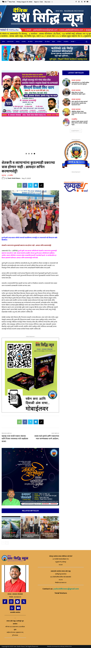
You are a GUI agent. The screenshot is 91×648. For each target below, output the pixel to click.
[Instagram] (78, 1)
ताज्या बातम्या (11, 533)
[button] (86, 41)
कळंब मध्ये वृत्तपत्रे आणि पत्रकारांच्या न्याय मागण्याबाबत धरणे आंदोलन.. (46, 437)
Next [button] (56, 110)
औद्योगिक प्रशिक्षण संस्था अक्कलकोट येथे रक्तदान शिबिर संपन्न (79, 113)
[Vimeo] (84, 1)
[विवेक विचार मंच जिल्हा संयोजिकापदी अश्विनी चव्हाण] (30, 527)
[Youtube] (87, 1)
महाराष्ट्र (4, 175)
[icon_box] (49, 2)
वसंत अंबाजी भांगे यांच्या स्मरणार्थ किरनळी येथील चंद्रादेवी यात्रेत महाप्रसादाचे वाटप (49, 535)
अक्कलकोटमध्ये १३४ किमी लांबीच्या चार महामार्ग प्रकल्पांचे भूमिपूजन (11, 536)
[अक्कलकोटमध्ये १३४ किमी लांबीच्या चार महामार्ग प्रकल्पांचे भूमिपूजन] (11, 527)
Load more (75, 131)
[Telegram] (35, 185)
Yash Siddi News (14, 178)
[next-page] (6, 542)
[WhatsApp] (19, 185)
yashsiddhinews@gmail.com (66, 588)
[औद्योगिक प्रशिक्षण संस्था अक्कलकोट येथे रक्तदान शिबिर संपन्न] (66, 112)
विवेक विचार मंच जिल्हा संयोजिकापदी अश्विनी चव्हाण (30, 536)
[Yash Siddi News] (3, 178)
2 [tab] (29, 153)
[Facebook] (76, 1)
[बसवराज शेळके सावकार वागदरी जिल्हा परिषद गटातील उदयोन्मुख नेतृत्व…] (66, 122)
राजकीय (10, 175)
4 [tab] (34, 153)
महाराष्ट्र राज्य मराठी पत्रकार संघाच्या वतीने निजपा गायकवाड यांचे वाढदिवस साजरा (15, 438)
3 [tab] (31, 153)
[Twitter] (81, 1)
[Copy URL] (41, 185)
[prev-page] (3, 542)
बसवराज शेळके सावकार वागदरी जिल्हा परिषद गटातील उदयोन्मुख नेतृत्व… (80, 123)
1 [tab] (26, 153)
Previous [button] (4, 110)
